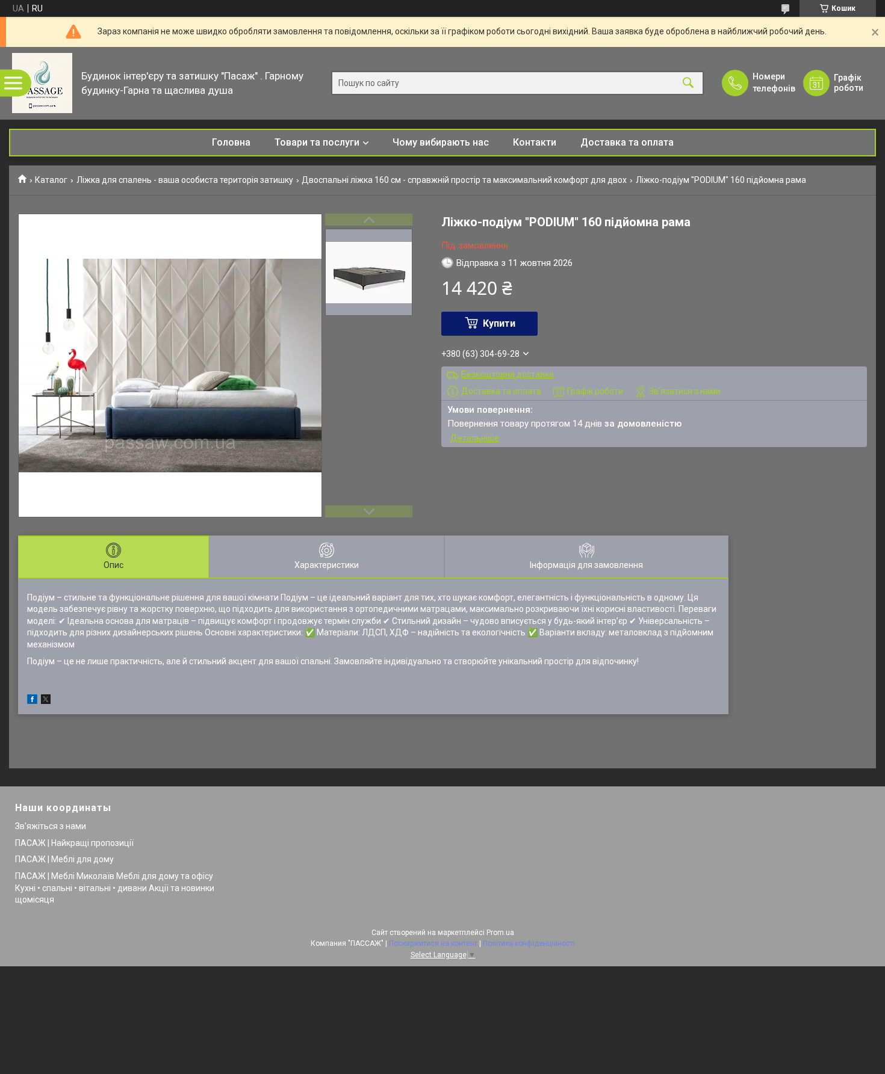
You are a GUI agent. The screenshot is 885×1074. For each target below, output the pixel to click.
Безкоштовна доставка (507, 374)
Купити (499, 323)
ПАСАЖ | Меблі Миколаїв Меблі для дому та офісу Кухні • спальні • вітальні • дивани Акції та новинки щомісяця (114, 887)
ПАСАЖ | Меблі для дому (64, 859)
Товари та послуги (317, 142)
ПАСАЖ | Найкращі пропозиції (74, 843)
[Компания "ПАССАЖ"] (42, 83)
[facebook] (32, 701)
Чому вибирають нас (441, 142)
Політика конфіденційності (529, 943)
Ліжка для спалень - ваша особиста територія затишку (184, 180)
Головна (231, 142)
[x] (46, 701)
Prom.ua (500, 932)
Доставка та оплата (627, 142)
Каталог (51, 180)
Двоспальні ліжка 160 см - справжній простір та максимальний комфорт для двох (464, 180)
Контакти (534, 142)
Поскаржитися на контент (433, 943)
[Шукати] (688, 83)
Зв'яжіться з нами (50, 826)
